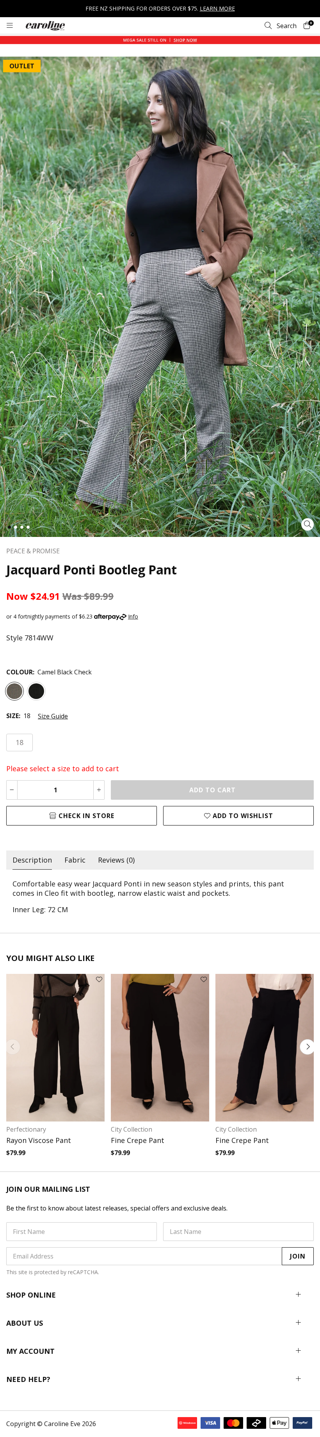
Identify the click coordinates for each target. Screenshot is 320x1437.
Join (298, 1256)
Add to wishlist (242, 815)
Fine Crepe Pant (137, 1140)
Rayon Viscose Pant (38, 1140)
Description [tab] (32, 860)
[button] (9, 527)
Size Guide (53, 716)
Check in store (85, 815)
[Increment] (99, 790)
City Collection (131, 1129)
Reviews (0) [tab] (116, 860)
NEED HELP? (28, 1379)
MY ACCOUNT (30, 1351)
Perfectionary (26, 1129)
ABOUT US (24, 1323)
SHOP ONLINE (31, 1295)
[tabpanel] (160, 897)
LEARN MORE (217, 8)
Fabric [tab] (74, 860)
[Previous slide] (12, 1047)
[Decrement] (12, 790)
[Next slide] (307, 1047)
